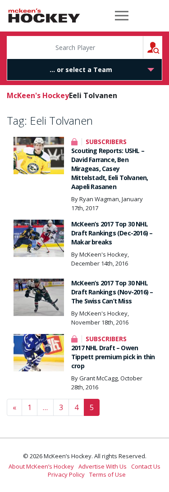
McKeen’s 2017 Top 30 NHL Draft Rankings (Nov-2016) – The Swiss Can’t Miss (112, 292)
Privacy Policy (66, 474)
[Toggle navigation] (121, 16)
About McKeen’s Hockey (41, 466)
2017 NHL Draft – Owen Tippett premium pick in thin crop (113, 356)
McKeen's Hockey (44, 15)
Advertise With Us (102, 466)
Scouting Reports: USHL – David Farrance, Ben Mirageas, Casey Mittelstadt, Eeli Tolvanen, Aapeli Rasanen (109, 168)
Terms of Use (107, 474)
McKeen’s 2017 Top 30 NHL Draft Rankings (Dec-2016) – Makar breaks (111, 233)
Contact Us (145, 466)
